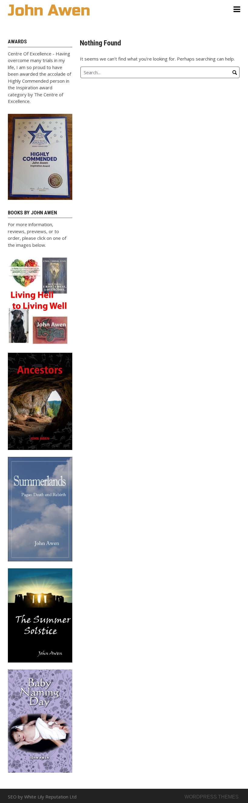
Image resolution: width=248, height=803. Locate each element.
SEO (12, 797)
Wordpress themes (211, 796)
